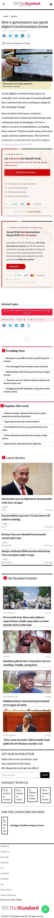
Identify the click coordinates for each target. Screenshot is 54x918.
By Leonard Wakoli (9, 31)
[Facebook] (8, 795)
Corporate (5, 846)
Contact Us (5, 852)
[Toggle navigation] (3, 4)
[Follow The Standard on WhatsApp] (45, 909)
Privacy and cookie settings (11, 900)
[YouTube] (46, 795)
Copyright (5, 879)
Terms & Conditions (8, 895)
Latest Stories (15, 458)
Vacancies (4, 863)
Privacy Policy (6, 890)
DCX (2, 868)
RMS (2, 884)
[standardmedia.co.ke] (26, 4)
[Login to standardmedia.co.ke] (50, 4)
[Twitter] (21, 795)
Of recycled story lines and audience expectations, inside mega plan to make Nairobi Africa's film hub (26, 621)
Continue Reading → (27, 172)
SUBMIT (45, 775)
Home (6, 16)
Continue (15, 266)
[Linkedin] (33, 795)
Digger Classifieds (21, 826)
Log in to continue (34, 211)
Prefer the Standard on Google (18, 43)
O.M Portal (5, 874)
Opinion (14, 16)
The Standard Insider (22, 578)
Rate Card (4, 857)
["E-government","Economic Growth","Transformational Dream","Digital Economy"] (27, 312)
